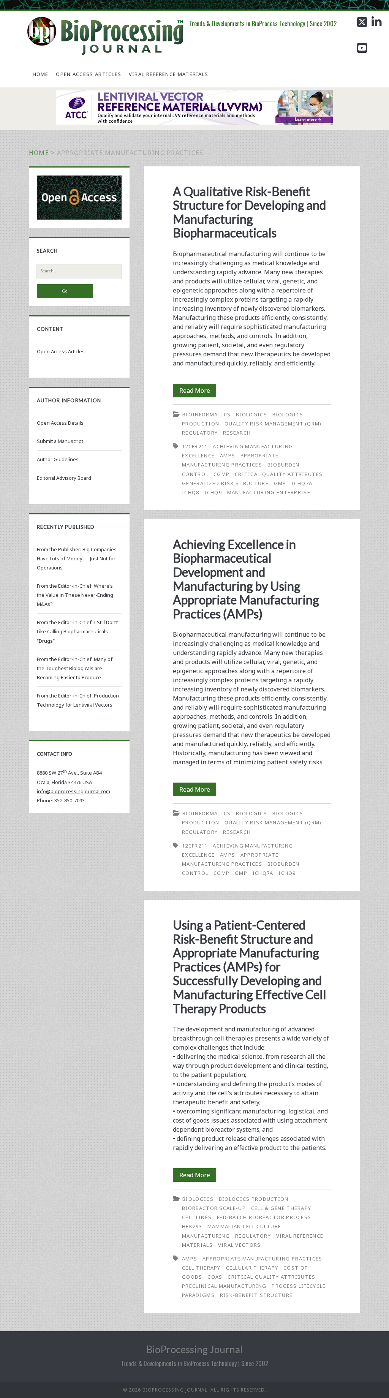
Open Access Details (60, 422)
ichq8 (190, 492)
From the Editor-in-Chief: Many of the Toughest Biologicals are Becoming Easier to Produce (74, 668)
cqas (214, 1276)
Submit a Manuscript (60, 441)
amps (227, 455)
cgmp (221, 474)
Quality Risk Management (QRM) (273, 423)
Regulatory (200, 432)
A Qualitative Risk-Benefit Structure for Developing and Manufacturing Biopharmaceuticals (249, 212)
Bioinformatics (206, 414)
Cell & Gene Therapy (281, 1208)
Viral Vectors (239, 1244)
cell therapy (201, 1267)
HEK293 (192, 1226)
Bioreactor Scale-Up (214, 1208)
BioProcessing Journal (194, 1349)
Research (237, 432)
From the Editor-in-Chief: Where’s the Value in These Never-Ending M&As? (75, 594)
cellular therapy (252, 1267)
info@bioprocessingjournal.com (73, 791)
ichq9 (213, 492)
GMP (280, 483)
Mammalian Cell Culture (244, 1226)
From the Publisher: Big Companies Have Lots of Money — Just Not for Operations (77, 558)
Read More (197, 391)
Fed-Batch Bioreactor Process (264, 1217)
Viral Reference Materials (169, 74)
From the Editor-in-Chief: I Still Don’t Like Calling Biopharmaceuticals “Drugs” (77, 631)
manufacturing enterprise (268, 492)
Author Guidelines (58, 459)
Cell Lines (197, 1217)
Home (41, 74)
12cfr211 (194, 446)
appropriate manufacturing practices (262, 1258)
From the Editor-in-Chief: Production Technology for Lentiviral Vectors (78, 700)
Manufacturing (206, 1235)
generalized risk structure (225, 483)
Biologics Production (254, 1199)
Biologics (251, 414)
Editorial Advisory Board (64, 477)
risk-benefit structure (256, 1295)
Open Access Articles (88, 74)
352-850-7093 (69, 800)
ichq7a (301, 483)
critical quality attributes (279, 474)
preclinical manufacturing (224, 1286)
